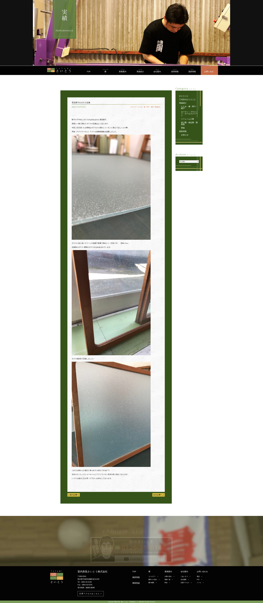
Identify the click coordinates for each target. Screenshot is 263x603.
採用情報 (175, 71)
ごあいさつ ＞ (186, 576)
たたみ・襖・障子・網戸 (146, 107)
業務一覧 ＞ (169, 579)
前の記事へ (74, 495)
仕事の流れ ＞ (170, 576)
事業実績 (136, 583)
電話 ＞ (199, 576)
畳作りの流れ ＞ (154, 579)
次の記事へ (157, 495)
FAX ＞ (199, 579)
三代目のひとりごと (187, 99)
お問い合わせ (202, 572)
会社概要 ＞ (185, 579)
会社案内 (157, 71)
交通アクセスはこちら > (90, 593)
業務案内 (122, 71)
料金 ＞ (167, 582)
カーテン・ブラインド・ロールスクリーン (189, 114)
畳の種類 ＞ (152, 582)
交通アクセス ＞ (186, 582)
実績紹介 (140, 71)
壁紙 (183, 128)
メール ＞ (200, 582)
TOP (89, 71)
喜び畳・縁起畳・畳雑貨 (189, 123)
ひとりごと (183, 96)
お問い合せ (209, 71)
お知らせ (184, 135)
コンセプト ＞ (153, 576)
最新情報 (192, 71)
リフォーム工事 (187, 119)
